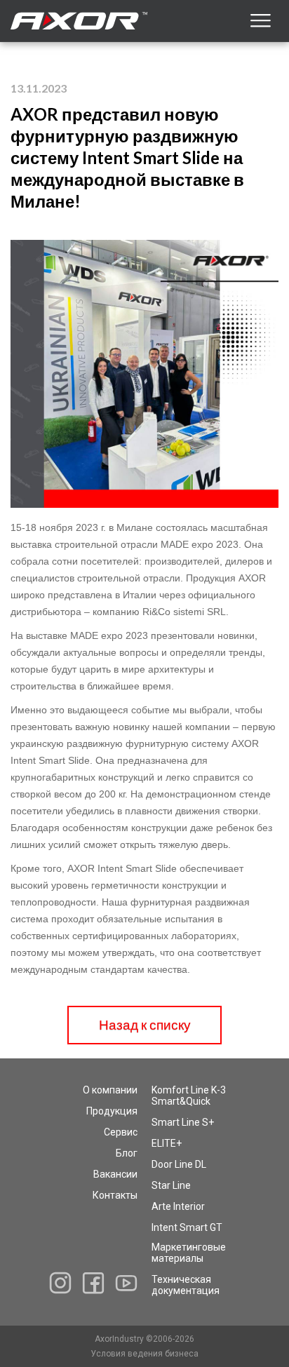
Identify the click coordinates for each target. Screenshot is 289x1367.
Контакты (115, 1195)
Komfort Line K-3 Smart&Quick (189, 1095)
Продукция (111, 1111)
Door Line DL (179, 1164)
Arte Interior (178, 1206)
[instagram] (60, 1283)
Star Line (171, 1185)
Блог (126, 1153)
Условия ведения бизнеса (144, 1354)
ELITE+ (167, 1143)
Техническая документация (186, 1285)
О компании (110, 1090)
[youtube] (126, 1282)
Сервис (120, 1132)
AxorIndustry (120, 1339)
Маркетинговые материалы (189, 1252)
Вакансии (115, 1174)
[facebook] (93, 1283)
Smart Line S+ (183, 1122)
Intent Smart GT (187, 1227)
